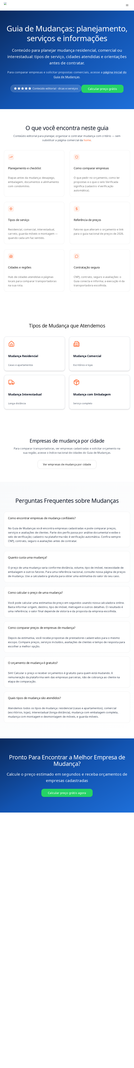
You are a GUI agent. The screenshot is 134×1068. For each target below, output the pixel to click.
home (87, 140)
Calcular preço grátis (102, 89)
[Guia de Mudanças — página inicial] (26, 5)
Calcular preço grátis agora (67, 793)
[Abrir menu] (127, 5)
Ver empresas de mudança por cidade (67, 464)
